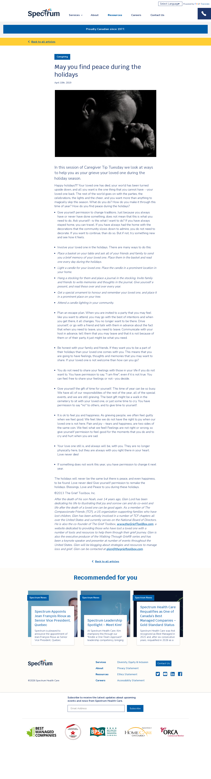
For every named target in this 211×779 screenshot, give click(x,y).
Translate (205, 4)
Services (74, 15)
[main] (105, 346)
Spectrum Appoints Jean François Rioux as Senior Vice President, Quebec (53, 618)
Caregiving (62, 56)
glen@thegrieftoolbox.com (124, 549)
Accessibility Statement (131, 680)
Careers (136, 15)
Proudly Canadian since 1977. (105, 29)
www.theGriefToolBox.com (135, 524)
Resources (115, 15)
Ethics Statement (127, 674)
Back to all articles (43, 42)
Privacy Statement (128, 668)
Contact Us (157, 15)
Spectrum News (38, 597)
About (95, 15)
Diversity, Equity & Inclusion (132, 662)
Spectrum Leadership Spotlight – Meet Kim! (104, 622)
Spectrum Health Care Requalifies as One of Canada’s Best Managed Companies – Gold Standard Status (158, 616)
